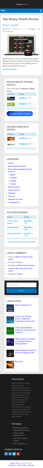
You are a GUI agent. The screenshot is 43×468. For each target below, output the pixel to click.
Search (21, 291)
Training (13, 184)
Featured (11, 196)
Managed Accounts (15, 199)
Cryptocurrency (14, 190)
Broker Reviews (14, 187)
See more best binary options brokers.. (22, 242)
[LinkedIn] (10, 453)
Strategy (13, 181)
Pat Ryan (7, 29)
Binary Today (15, 463)
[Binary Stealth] (21, 45)
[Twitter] (14, 453)
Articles (11, 163)
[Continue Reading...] (10, 69)
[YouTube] (18, 453)
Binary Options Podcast (17, 166)
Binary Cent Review (14, 233)
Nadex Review (12, 227)
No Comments (8, 31)
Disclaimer (12, 465)
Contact (20, 274)
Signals (33, 29)
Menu (3, 11)
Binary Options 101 (20, 444)
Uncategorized (13, 202)
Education (12, 193)
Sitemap (31, 465)
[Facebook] (6, 453)
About (20, 262)
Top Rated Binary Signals (19, 114)
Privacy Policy (22, 465)
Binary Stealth (10, 25)
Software (13, 178)
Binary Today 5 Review (26, 265)
